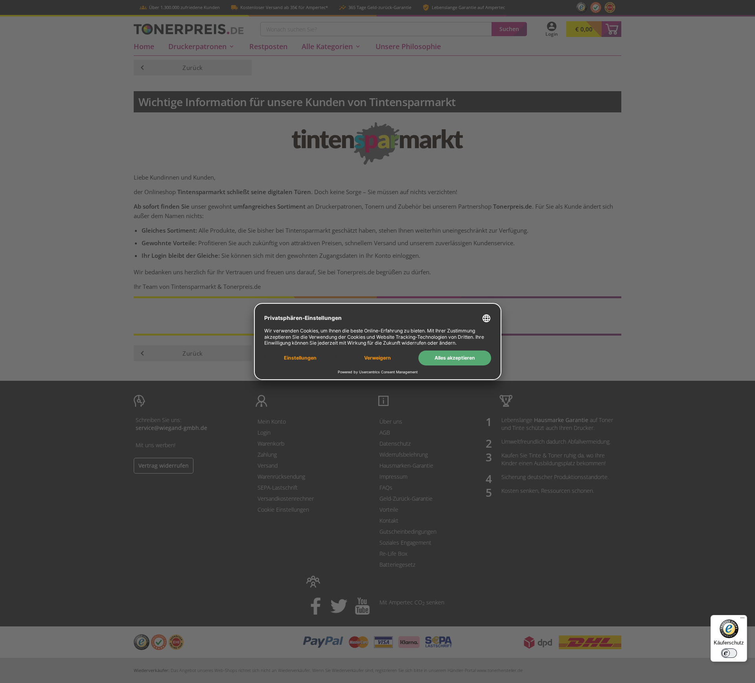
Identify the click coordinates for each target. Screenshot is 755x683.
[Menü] (742, 619)
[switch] (729, 653)
